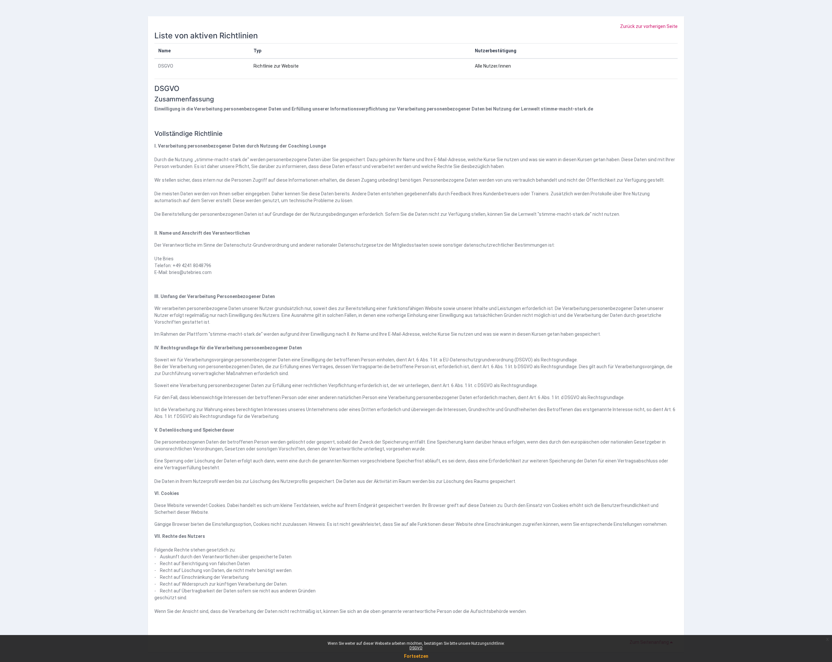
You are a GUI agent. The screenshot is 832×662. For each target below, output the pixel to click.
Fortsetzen (416, 656)
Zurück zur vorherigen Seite (649, 26)
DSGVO (165, 66)
